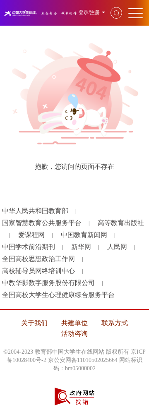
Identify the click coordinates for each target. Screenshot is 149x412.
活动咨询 (74, 333)
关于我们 (34, 322)
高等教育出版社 (121, 223)
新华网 (81, 247)
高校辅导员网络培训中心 (38, 271)
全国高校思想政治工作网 (38, 259)
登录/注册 (89, 12)
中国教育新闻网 (84, 235)
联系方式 (114, 322)
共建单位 (74, 322)
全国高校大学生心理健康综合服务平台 (58, 295)
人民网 (117, 247)
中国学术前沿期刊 (28, 247)
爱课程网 (31, 235)
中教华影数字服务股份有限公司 (48, 283)
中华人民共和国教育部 (35, 211)
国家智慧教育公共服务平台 (42, 223)
